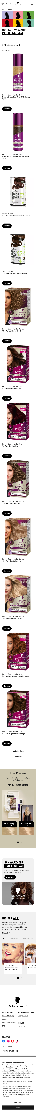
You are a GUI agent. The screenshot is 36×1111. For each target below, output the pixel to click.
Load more (18, 757)
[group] (18, 833)
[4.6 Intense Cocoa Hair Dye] (18, 372)
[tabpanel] (18, 961)
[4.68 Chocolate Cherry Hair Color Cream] (18, 200)
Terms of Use (9, 1067)
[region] (18, 1083)
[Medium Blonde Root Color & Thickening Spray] (18, 82)
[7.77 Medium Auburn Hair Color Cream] (18, 660)
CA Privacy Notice (15, 1071)
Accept (18, 1107)
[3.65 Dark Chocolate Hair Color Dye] (18, 257)
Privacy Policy (14, 1069)
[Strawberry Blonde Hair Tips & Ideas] (13, 958)
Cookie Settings (18, 1102)
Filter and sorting (12, 45)
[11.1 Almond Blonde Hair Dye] (18, 315)
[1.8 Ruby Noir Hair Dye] (18, 430)
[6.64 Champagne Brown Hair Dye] (18, 718)
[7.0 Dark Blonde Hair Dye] (18, 488)
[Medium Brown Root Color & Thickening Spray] (18, 141)
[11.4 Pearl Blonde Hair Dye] (18, 545)
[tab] (18, 842)
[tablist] (18, 842)
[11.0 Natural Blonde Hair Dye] (18, 603)
